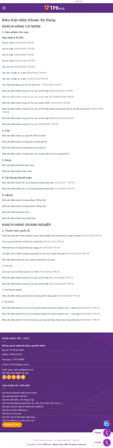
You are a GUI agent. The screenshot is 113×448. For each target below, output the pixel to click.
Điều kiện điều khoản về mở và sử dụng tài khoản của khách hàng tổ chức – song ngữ (41, 314)
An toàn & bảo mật (62, 440)
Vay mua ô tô (10, 37)
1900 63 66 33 (15, 354)
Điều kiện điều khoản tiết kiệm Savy (18, 165)
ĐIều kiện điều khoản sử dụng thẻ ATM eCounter (24, 135)
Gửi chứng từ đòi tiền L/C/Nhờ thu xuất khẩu (22, 241)
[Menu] (4, 8)
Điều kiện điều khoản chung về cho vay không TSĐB (25, 103)
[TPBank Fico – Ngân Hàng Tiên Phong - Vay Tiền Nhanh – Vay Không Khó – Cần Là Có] (56, 8)
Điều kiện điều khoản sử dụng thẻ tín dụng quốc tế (24, 142)
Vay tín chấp (7, 42)
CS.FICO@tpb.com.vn (19, 364)
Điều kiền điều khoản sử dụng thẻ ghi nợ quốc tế (24, 147)
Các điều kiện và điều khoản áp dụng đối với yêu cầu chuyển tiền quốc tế (35, 253)
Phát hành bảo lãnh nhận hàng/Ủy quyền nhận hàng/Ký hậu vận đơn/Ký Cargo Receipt (41, 235)
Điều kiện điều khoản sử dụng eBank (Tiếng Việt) (24, 200)
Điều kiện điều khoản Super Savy (17, 171)
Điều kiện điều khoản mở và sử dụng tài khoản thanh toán (28, 182)
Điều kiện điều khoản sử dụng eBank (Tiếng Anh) (24, 206)
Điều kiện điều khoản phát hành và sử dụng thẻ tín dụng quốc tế (30, 296)
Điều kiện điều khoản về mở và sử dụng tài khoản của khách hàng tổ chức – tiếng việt (40, 308)
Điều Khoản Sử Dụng (43, 440)
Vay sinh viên (8, 67)
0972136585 (18, 359)
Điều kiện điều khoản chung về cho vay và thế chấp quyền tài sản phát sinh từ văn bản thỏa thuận (46, 109)
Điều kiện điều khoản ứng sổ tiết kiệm (19, 218)
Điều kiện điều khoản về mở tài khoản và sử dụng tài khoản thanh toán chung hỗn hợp (41, 320)
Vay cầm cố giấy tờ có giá (13, 73)
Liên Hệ (76, 440)
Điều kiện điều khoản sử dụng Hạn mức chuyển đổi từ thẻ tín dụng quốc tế (35, 154)
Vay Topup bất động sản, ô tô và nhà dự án (21, 85)
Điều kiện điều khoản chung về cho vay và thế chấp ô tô (27, 91)
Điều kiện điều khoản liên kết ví (16, 212)
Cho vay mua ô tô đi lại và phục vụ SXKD (20, 272)
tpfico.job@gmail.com (24, 369)
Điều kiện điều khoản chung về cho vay (19, 124)
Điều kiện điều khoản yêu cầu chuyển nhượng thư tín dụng (28, 260)
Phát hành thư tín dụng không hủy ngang (20, 247)
